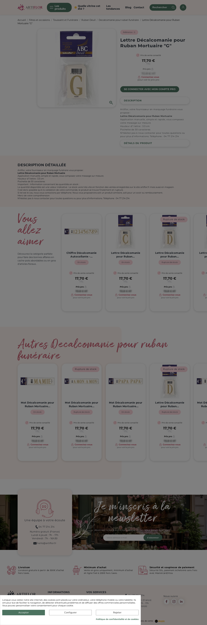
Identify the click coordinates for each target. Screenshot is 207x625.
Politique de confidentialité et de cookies (117, 619)
